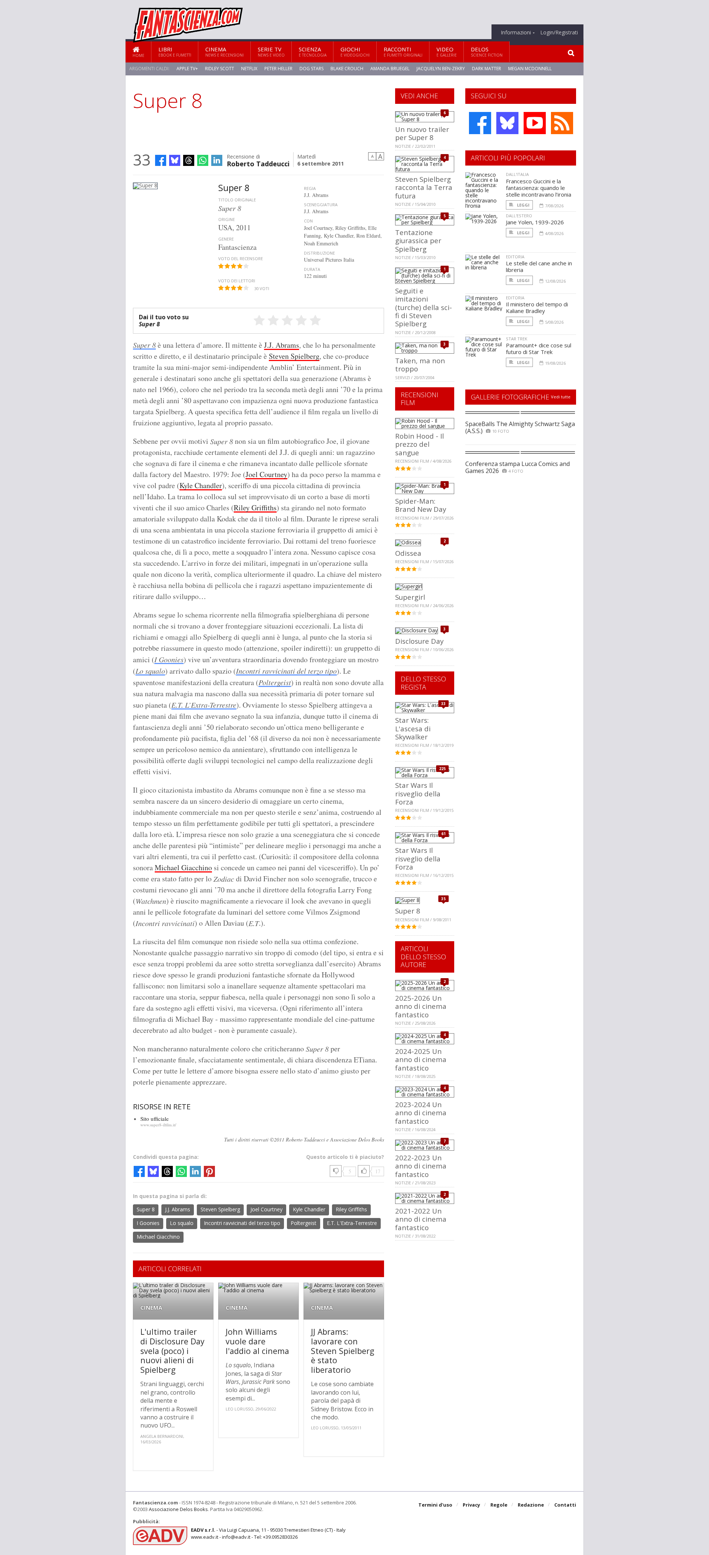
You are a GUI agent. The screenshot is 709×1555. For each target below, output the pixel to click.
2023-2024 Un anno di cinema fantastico (420, 1113)
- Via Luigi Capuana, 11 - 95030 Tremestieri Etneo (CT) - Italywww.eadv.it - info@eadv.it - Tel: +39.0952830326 (268, 1533)
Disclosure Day (419, 641)
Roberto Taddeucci (258, 163)
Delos (487, 51)
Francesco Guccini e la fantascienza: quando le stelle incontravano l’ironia (538, 187)
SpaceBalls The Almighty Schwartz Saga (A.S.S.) (520, 427)
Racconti (403, 51)
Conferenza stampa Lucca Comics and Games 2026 (517, 467)
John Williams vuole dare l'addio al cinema (257, 1341)
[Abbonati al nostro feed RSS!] (562, 123)
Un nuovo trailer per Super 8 (422, 133)
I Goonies (169, 659)
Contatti (565, 1504)
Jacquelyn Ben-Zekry (441, 68)
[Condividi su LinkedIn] (216, 160)
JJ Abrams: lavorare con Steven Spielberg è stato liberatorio (342, 1350)
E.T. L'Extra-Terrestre (352, 1222)
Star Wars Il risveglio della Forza (418, 793)
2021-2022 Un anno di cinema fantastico (420, 1219)
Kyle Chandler (200, 485)
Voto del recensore (240, 258)
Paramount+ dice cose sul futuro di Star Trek (538, 348)
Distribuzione (319, 253)
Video (446, 51)
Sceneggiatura (321, 205)
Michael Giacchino (183, 867)
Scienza (312, 51)
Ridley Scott (219, 68)
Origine (226, 219)
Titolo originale (237, 200)
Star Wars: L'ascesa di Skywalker (413, 728)
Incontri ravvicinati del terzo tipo (286, 671)
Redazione (531, 1504)
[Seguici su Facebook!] (480, 123)
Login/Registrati (559, 32)
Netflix (249, 68)
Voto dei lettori (236, 281)
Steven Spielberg (294, 356)
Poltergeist (274, 682)
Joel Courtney (266, 474)
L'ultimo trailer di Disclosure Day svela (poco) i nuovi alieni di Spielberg (172, 1350)
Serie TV (271, 51)
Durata (312, 269)
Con (308, 221)
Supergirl (410, 597)
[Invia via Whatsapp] (202, 160)
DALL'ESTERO (519, 216)
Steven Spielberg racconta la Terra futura (423, 187)
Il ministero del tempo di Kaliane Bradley (537, 307)
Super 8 (144, 345)
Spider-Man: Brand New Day (420, 505)
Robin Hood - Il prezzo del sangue (419, 444)
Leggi (523, 205)
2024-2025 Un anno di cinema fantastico (420, 1059)
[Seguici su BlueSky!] (507, 123)
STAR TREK (516, 339)
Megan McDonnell (530, 68)
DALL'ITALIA (517, 174)
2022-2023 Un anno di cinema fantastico (420, 1166)
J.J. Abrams (281, 345)
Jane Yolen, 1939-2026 (535, 222)
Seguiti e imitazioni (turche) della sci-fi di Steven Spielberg (423, 307)
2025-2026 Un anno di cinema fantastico (420, 1006)
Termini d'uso (435, 1504)
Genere (226, 239)
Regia (310, 188)
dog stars (311, 68)
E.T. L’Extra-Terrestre (203, 705)
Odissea (408, 553)
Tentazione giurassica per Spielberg (418, 241)
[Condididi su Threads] (188, 160)
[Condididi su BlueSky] (174, 160)
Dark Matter (486, 68)
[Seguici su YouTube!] (534, 123)
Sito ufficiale (154, 1118)
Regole (498, 1504)
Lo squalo (150, 671)
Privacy (471, 1504)
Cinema (224, 51)
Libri (174, 51)
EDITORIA (515, 257)
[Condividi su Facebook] (160, 160)
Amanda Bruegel (390, 68)
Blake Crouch (346, 68)
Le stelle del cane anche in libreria (539, 266)
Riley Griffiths (255, 508)
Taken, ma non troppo (420, 364)
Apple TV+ (187, 68)
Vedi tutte (561, 396)
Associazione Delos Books (178, 1509)
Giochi (355, 51)
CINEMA (151, 1307)
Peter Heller (278, 68)
